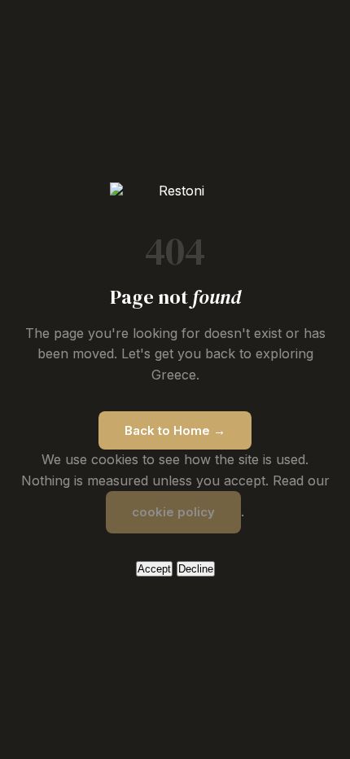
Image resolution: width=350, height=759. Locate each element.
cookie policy (173, 512)
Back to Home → (175, 430)
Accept (154, 569)
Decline (195, 569)
